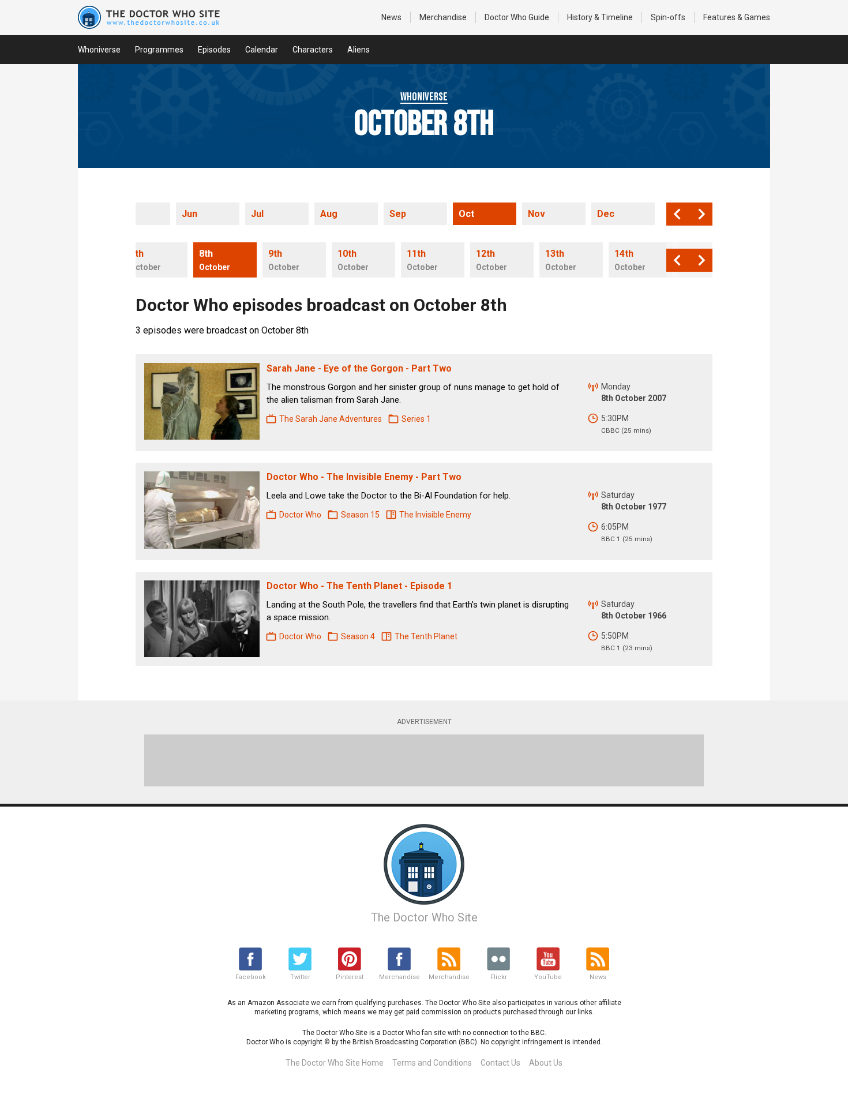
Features (736, 17)
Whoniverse (99, 49)
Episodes (214, 49)
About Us (545, 1062)
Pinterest (349, 977)
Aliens (358, 49)
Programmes (159, 49)
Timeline (600, 17)
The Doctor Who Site (424, 917)
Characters (312, 49)
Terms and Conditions (432, 1062)
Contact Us (500, 1062)
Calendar (261, 49)
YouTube (548, 977)
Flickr (498, 977)
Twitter (300, 977)
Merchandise (443, 17)
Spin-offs (668, 17)
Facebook (250, 977)
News (391, 17)
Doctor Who (517, 17)
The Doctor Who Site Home (335, 1062)
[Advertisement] (424, 760)
